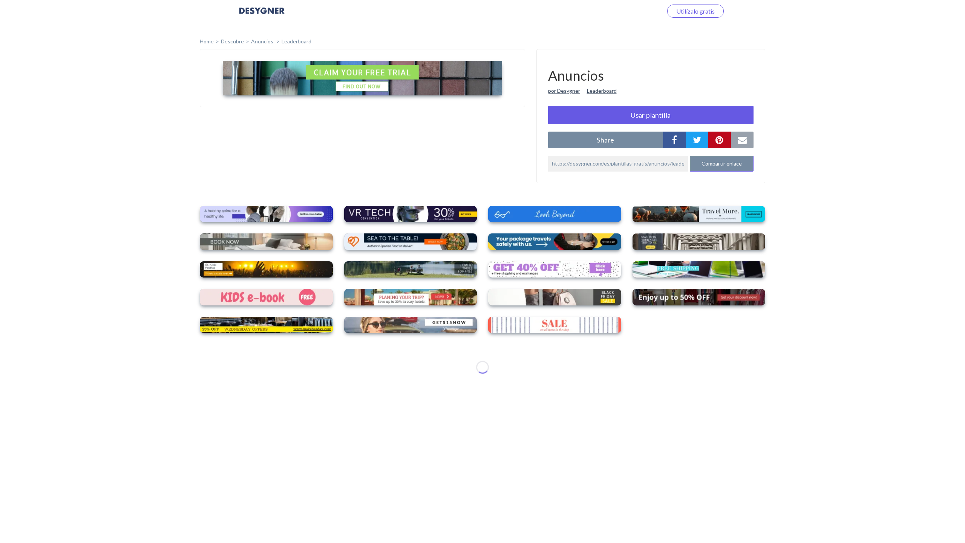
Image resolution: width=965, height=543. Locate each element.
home (207, 41)
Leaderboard (296, 41)
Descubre (232, 41)
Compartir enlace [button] (722, 163)
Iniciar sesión (636, 11)
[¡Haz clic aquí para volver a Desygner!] (262, 16)
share (605, 140)
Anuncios (262, 41)
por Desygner (564, 90)
